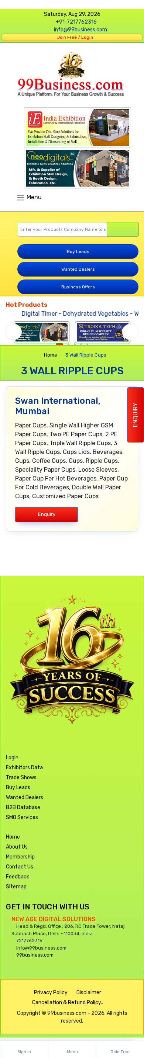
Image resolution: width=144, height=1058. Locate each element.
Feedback (17, 877)
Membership (20, 857)
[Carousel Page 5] (87, 344)
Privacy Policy (51, 992)
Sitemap (16, 887)
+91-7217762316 (76, 22)
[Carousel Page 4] (81, 344)
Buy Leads (78, 251)
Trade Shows (21, 777)
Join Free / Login (74, 37)
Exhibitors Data (24, 767)
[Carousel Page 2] (68, 344)
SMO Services (22, 817)
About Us (17, 847)
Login (12, 758)
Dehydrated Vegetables (90, 313)
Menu (33, 197)
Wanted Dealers (78, 269)
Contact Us (19, 867)
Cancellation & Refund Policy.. (67, 1002)
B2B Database (23, 807)
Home (50, 355)
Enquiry (135, 415)
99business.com (35, 955)
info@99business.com (80, 30)
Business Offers (78, 286)
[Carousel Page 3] (75, 344)
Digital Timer (34, 313)
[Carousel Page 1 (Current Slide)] (59, 344)
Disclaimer (88, 992)
